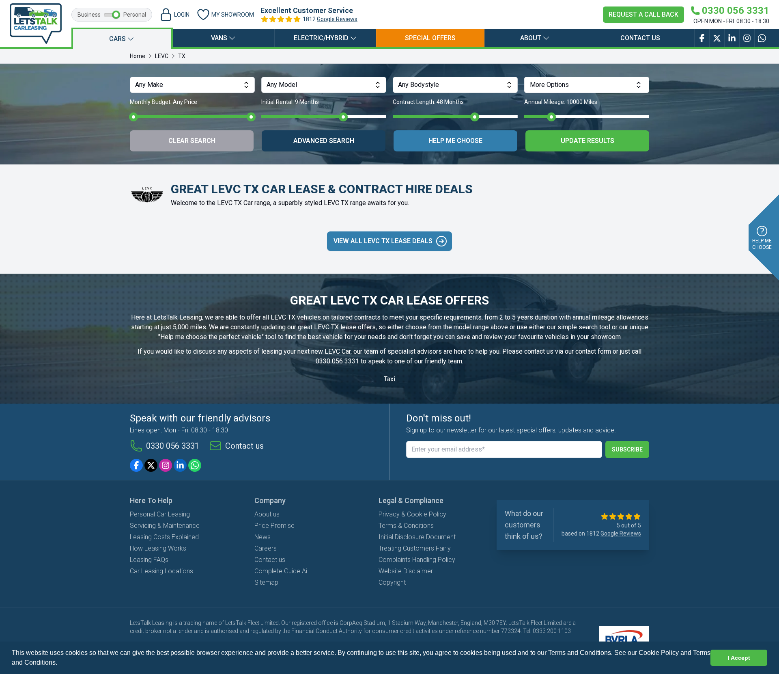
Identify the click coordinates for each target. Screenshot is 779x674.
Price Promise (274, 525)
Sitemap (266, 582)
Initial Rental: (290, 102)
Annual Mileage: (560, 102)
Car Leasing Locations (161, 571)
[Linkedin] (180, 465)
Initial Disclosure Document (417, 537)
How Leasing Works (158, 548)
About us (267, 514)
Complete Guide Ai (280, 571)
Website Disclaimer (406, 571)
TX (181, 56)
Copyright (392, 582)
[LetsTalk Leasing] (36, 23)
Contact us (640, 38)
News (262, 537)
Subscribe (627, 449)
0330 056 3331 (337, 361)
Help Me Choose (455, 141)
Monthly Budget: (163, 102)
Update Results (587, 141)
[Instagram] (165, 465)
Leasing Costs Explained (164, 537)
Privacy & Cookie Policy (412, 514)
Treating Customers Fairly (415, 548)
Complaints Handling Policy (417, 560)
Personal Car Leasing (160, 514)
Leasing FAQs (149, 560)
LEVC (161, 56)
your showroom (599, 337)
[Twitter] (150, 465)
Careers (265, 548)
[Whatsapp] (194, 465)
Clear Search (191, 141)
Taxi (389, 379)
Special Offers (430, 38)
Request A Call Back (643, 14)
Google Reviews (337, 19)
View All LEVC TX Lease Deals (383, 241)
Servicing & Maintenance (165, 525)
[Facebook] (136, 465)
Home (137, 56)
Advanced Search (323, 141)
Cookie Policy (659, 652)
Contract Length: (428, 102)
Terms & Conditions (406, 525)
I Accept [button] (739, 658)
